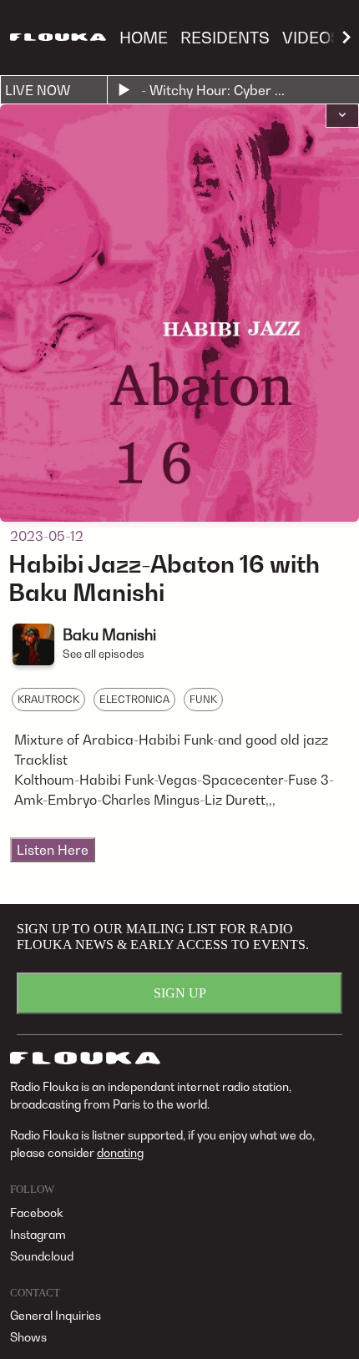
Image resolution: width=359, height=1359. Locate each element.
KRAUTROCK (48, 699)
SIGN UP (180, 993)
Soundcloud (41, 1256)
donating (120, 1152)
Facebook (36, 1212)
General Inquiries (55, 1315)
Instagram (38, 1234)
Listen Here (52, 849)
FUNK (203, 699)
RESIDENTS (225, 37)
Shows (28, 1337)
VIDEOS (311, 37)
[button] (342, 116)
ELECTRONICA (134, 699)
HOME (143, 37)
